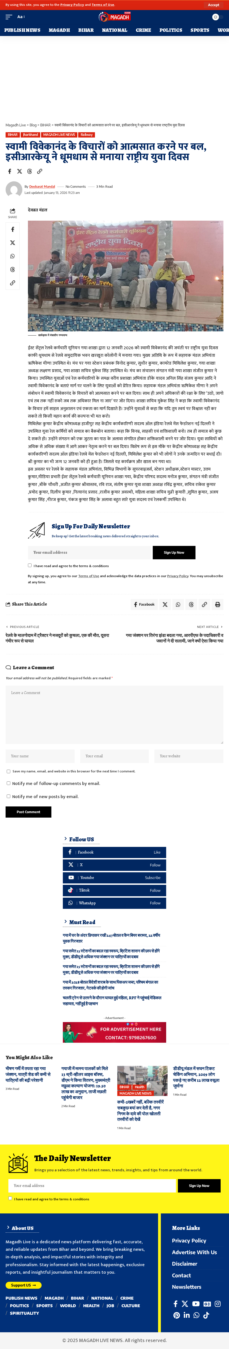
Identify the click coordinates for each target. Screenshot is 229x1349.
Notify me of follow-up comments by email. (56, 783)
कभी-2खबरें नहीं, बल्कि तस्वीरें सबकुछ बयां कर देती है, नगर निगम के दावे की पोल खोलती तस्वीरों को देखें (140, 1110)
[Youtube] (114, 878)
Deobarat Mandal (42, 186)
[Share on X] (19, 171)
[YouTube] (196, 1304)
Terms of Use (103, 5)
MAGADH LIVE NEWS (59, 135)
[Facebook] (114, 852)
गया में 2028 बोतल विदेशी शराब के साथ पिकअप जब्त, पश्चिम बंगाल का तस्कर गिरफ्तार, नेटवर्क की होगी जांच (110, 985)
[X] (114, 865)
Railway (87, 135)
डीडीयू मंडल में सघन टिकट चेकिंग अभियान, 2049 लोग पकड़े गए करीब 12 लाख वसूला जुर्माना (196, 1077)
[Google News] (207, 1304)
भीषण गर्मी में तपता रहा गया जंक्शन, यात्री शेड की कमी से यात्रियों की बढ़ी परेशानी (28, 1074)
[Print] (217, 604)
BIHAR (13, 135)
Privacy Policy (72, 5)
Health (139, 1087)
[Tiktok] (114, 890)
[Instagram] (217, 1304)
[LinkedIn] (186, 1315)
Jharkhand (30, 135)
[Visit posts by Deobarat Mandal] (14, 189)
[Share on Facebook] (9, 171)
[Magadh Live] (114, 17)
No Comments (76, 186)
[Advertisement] (114, 78)
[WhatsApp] (114, 903)
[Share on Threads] (30, 171)
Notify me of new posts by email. (45, 797)
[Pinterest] (176, 1315)
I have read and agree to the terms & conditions (71, 566)
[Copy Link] (40, 171)
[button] (213, 5)
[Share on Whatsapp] (12, 256)
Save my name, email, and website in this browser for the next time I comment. (74, 771)
